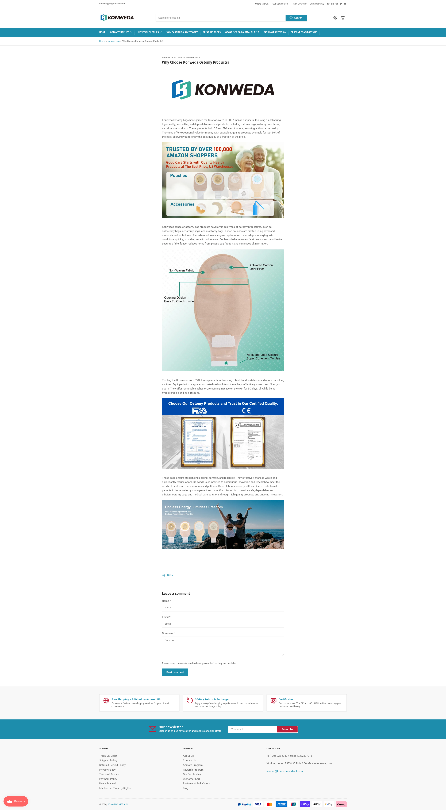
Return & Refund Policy (112, 765)
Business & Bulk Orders (196, 783)
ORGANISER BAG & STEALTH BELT (242, 32)
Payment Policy (108, 779)
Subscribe (287, 729)
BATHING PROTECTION (275, 32)
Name (166, 600)
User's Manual (262, 3)
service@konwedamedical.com (285, 771)
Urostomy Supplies (148, 32)
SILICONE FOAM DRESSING (304, 32)
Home (102, 32)
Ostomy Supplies (119, 32)
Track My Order (298, 3)
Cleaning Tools (212, 32)
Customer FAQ (317, 3)
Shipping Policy (108, 760)
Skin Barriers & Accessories (182, 32)
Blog (185, 788)
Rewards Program (193, 769)
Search (298, 17)
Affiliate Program (193, 765)
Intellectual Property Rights (115, 788)
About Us (188, 755)
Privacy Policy (107, 769)
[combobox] (231, 17)
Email (166, 617)
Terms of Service (109, 774)
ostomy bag (114, 41)
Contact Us (189, 760)
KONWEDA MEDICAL (117, 804)
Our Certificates (280, 3)
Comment (168, 633)
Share (170, 575)
